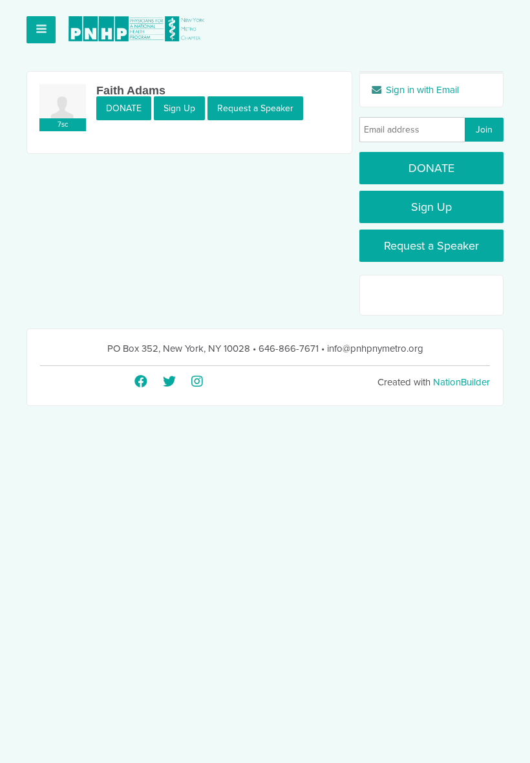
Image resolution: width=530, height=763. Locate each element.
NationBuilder (461, 382)
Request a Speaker (255, 108)
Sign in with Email (421, 90)
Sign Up (179, 108)
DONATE (124, 108)
